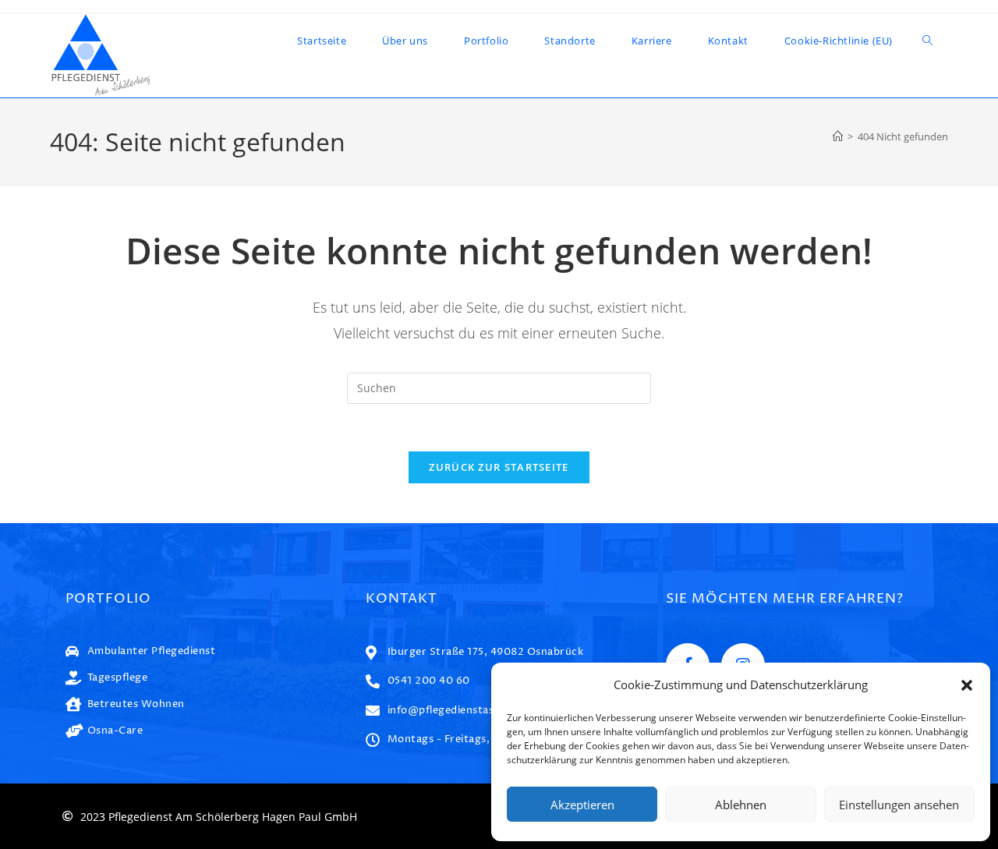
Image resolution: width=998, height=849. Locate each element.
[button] (967, 685)
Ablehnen (740, 804)
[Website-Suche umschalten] (927, 40)
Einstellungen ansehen (899, 804)
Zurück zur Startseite (498, 467)
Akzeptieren (582, 804)
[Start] (838, 136)
